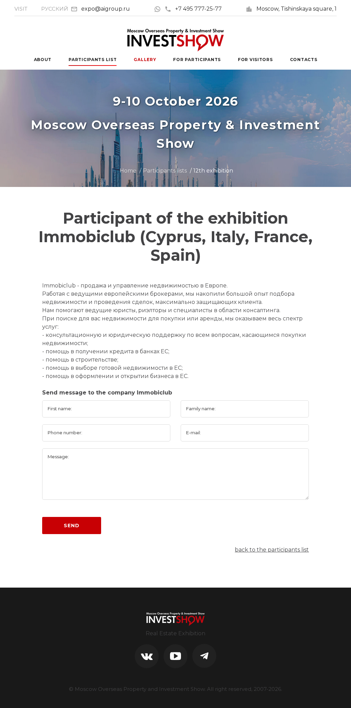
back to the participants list (272, 549)
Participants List (93, 59)
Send (71, 525)
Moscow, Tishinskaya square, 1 (296, 8)
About (43, 59)
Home (128, 170)
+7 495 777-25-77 (198, 8)
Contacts (303, 59)
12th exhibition (213, 170)
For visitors (255, 59)
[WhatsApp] (159, 8)
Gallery (145, 59)
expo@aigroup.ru (105, 8)
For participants (197, 59)
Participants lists (165, 170)
